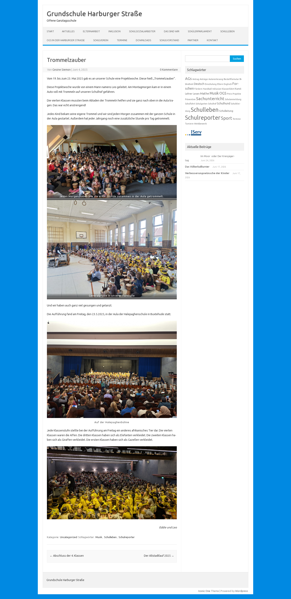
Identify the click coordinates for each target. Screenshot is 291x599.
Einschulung (211, 84)
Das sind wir (171, 31)
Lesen (196, 93)
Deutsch (199, 83)
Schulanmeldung (233, 99)
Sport (226, 118)
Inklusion (114, 31)
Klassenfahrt (228, 89)
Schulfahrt (190, 103)
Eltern (220, 84)
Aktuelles (68, 31)
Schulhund (223, 103)
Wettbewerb (200, 123)
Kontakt (212, 40)
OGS (222, 93)
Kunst (238, 88)
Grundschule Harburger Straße (94, 13)
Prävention (190, 99)
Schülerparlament (200, 31)
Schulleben (227, 31)
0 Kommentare (169, 69)
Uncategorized (68, 537)
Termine (122, 40)
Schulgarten (201, 103)
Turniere (189, 123)
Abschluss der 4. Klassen (67, 555)
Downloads (143, 40)
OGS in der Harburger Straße (66, 40)
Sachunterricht (210, 98)
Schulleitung (226, 110)
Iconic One (204, 591)
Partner (193, 40)
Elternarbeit (91, 31)
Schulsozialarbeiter (142, 31)
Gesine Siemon (61, 69)
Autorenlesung (215, 79)
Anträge (204, 79)
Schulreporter (127, 537)
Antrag (195, 79)
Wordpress (241, 591)
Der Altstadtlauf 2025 (159, 555)
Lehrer (188, 93)
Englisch (228, 84)
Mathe (204, 93)
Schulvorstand (169, 40)
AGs (188, 78)
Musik (98, 537)
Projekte (237, 94)
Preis (229, 94)
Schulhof (212, 103)
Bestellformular (231, 79)
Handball (207, 89)
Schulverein (100, 40)
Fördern (198, 89)
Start (50, 31)
